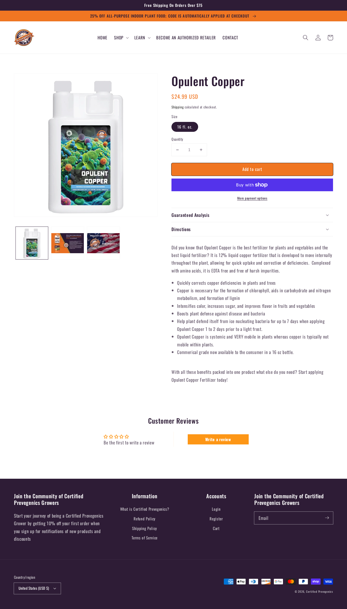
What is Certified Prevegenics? (144, 509)
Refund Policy (144, 518)
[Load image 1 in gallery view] (32, 243)
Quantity (177, 139)
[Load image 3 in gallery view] (103, 243)
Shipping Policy (144, 528)
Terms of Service (144, 537)
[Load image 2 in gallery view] (67, 243)
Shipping (177, 106)
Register (216, 518)
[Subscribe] (327, 518)
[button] (121, 37)
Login (216, 509)
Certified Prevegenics (319, 591)
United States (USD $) (34, 588)
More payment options (252, 198)
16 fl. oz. (184, 127)
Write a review (218, 439)
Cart (216, 528)
